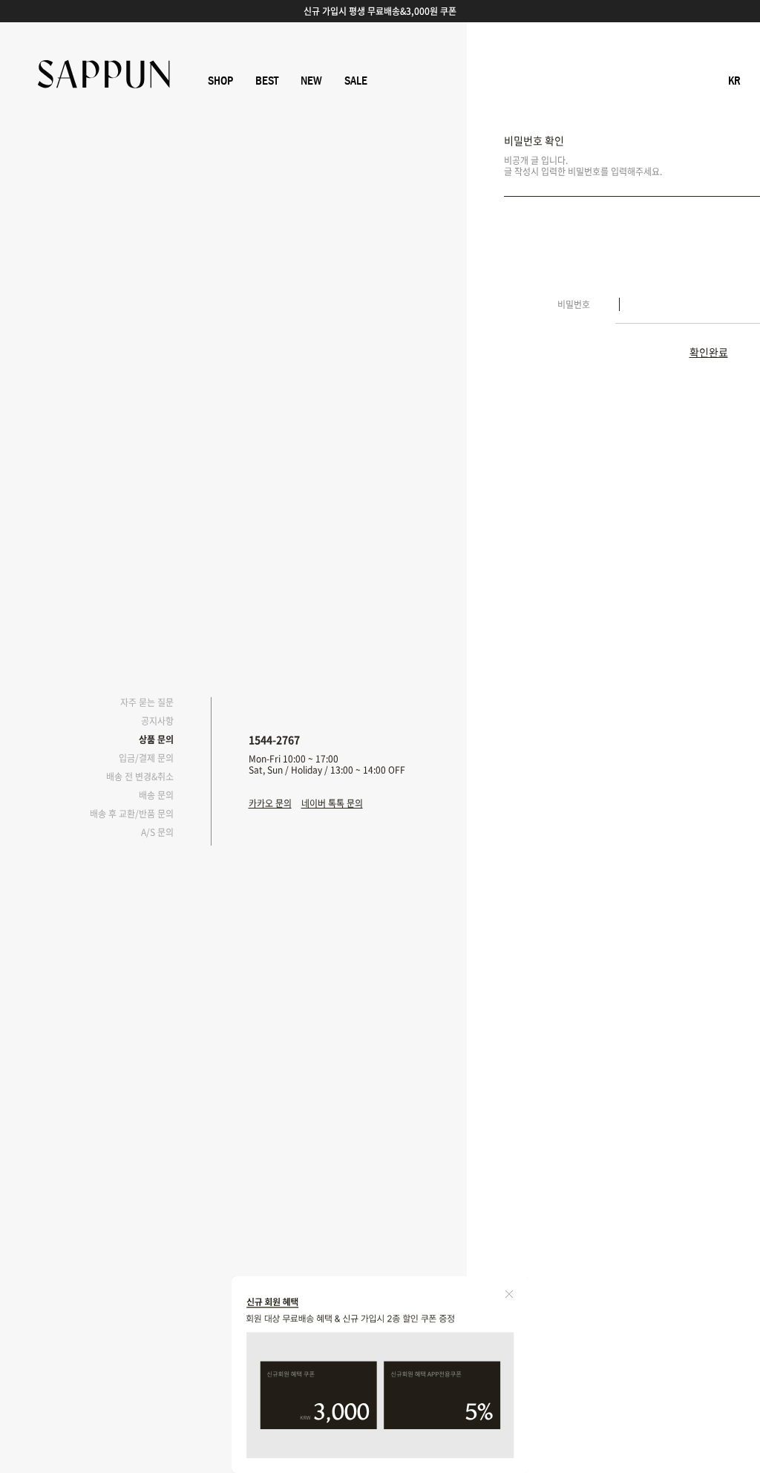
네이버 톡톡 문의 (332, 803)
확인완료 (708, 352)
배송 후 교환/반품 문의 (132, 813)
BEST (266, 81)
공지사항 (157, 721)
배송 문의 (156, 795)
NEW (311, 81)
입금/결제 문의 (146, 758)
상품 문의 (156, 739)
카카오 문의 (270, 803)
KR (734, 81)
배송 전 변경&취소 (140, 776)
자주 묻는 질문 (147, 702)
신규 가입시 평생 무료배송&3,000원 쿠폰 (380, 11)
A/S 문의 (157, 832)
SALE (355, 81)
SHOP (220, 81)
